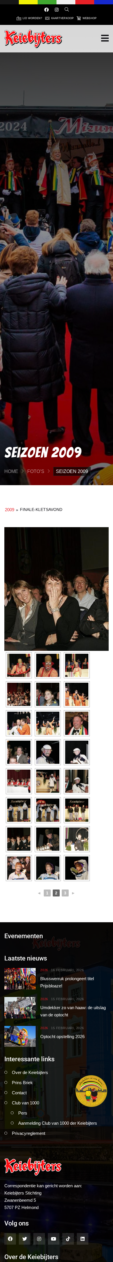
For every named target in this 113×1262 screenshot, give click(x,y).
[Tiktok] (68, 1239)
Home (11, 471)
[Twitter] (24, 1239)
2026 (44, 970)
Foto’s (35, 471)
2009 (9, 509)
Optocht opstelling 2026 (62, 1036)
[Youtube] (53, 1239)
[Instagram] (56, 10)
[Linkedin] (82, 1239)
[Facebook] (46, 10)
